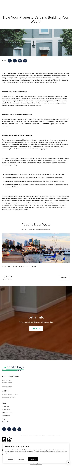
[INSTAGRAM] (9, 429)
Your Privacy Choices (36, 464)
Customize (21, 459)
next (10, 278)
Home (4, 403)
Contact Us (5, 422)
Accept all (33, 459)
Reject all (10, 459)
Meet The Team (7, 412)
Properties (5, 406)
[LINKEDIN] (14, 429)
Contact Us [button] (36, 328)
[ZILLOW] (19, 429)
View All (64, 278)
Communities (6, 409)
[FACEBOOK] (4, 429)
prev (5, 278)
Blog (3, 419)
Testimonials (6, 415)
